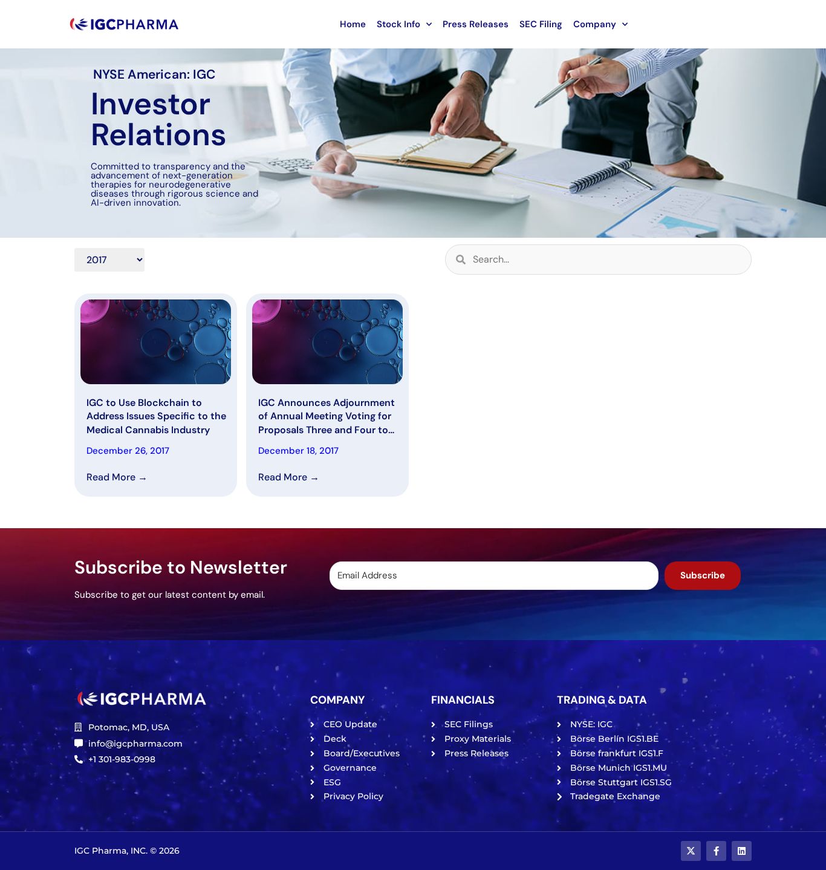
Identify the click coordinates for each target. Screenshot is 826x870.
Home (353, 24)
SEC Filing (540, 24)
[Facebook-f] (716, 851)
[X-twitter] (691, 851)
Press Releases (476, 24)
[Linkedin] (742, 851)
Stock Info (398, 24)
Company (594, 24)
